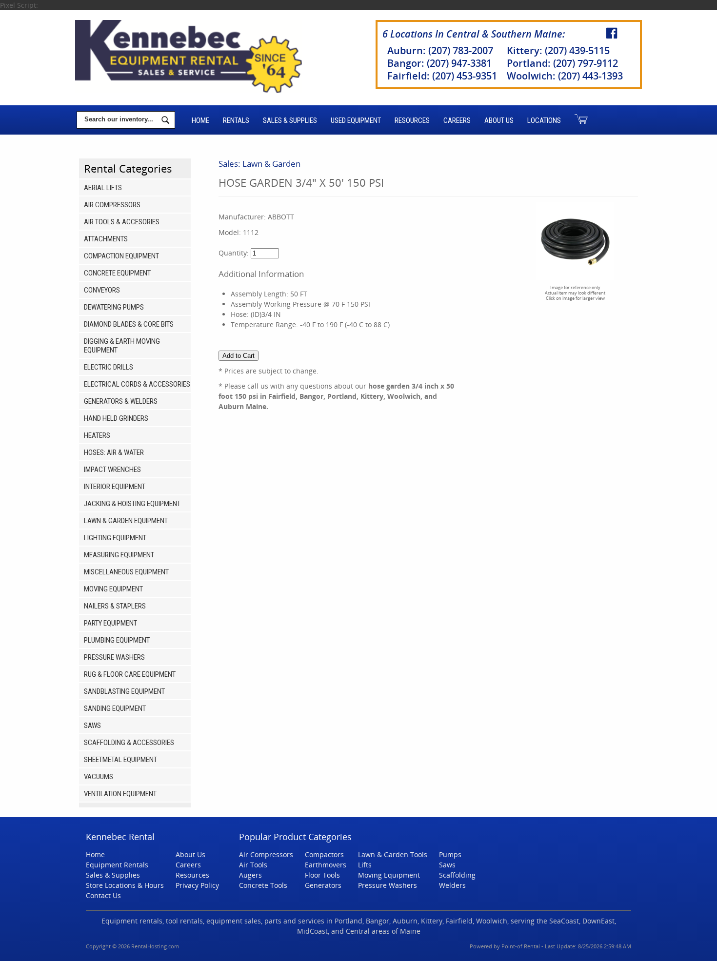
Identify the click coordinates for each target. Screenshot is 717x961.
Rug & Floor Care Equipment (130, 674)
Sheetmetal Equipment (120, 759)
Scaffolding (457, 875)
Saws (92, 725)
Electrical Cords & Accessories (137, 384)
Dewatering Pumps (114, 307)
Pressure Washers (114, 657)
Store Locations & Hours (125, 885)
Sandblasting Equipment (124, 691)
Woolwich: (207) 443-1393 (565, 75)
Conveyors (102, 290)
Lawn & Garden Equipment (126, 520)
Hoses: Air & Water (114, 452)
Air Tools (253, 864)
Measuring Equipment (119, 554)
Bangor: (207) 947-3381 (439, 63)
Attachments (106, 239)
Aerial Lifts (103, 187)
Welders (452, 885)
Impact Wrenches (112, 469)
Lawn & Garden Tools (392, 854)
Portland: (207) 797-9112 (562, 63)
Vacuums (98, 776)
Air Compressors (112, 204)
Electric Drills (108, 367)
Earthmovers (325, 864)
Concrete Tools (263, 885)
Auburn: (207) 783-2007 (440, 50)
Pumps (450, 854)
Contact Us (103, 895)
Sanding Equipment (115, 708)
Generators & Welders (121, 401)
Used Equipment (356, 120)
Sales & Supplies (290, 120)
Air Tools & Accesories (121, 221)
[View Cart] (581, 120)
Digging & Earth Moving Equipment (122, 345)
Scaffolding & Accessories (129, 742)
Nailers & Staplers (115, 606)
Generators (323, 885)
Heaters (97, 435)
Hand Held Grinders (116, 418)
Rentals (236, 120)
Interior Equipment (114, 486)
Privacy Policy (197, 885)
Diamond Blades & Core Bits (129, 324)
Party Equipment (110, 623)
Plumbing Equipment (117, 640)
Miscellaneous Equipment (126, 572)
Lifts (365, 864)
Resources (412, 120)
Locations (544, 120)
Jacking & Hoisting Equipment (132, 503)
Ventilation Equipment (120, 793)
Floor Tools (322, 875)
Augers (250, 875)
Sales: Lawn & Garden (259, 163)
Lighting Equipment (115, 537)
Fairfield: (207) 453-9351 (442, 75)
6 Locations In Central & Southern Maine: (473, 33)
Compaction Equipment (121, 256)
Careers (457, 120)
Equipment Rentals (117, 864)
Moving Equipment (113, 589)
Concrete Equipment (117, 273)
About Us (499, 120)
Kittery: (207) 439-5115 (558, 50)
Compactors (324, 854)
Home (200, 120)
